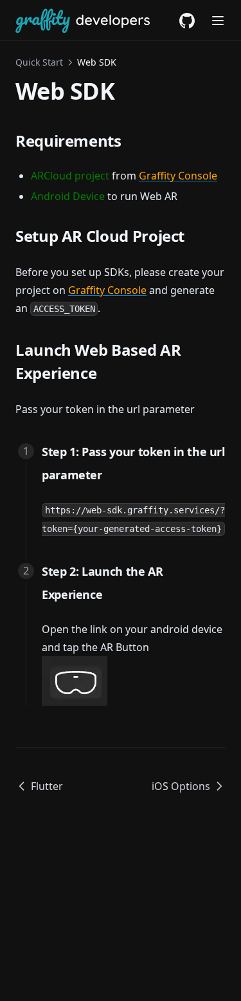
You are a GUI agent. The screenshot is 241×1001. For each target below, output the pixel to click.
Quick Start (39, 62)
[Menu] (218, 20)
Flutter (47, 786)
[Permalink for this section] (131, 140)
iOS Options (181, 786)
